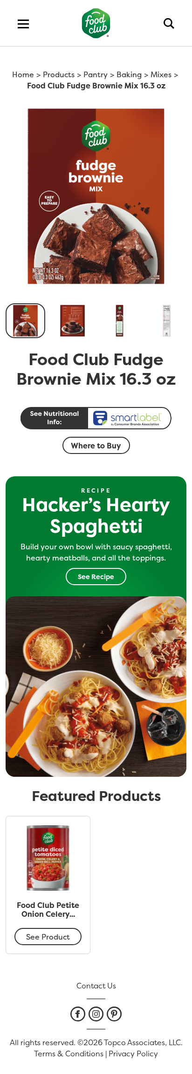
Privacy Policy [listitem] (133, 1053)
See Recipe (96, 576)
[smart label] (96, 418)
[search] (169, 23)
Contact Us (96, 986)
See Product (48, 937)
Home (23, 74)
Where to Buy (96, 445)
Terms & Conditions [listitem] (68, 1053)
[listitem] (77, 1014)
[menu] (23, 23)
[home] (96, 23)
